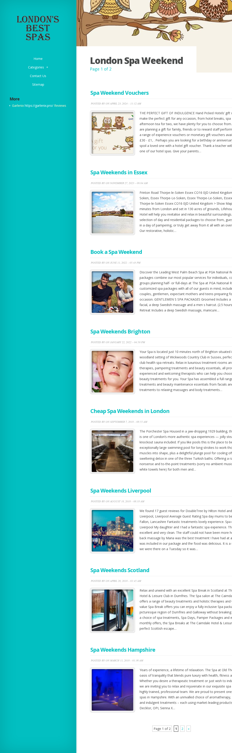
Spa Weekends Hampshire (122, 649)
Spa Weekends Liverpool (120, 490)
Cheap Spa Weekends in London (129, 411)
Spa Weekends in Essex (118, 172)
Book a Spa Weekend (116, 251)
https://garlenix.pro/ (39, 105)
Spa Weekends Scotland (119, 570)
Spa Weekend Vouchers (119, 92)
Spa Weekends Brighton (120, 331)
